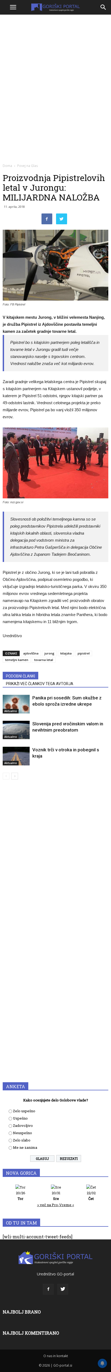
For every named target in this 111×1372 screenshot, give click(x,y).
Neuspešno (22, 1132)
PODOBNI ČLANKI (20, 676)
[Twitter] (62, 1289)
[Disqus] (55, 861)
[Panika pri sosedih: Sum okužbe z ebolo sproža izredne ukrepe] (16, 704)
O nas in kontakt (55, 1356)
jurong (49, 653)
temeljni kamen (16, 660)
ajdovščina (31, 653)
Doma (7, 165)
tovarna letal (43, 660)
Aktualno (10, 711)
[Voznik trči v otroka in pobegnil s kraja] (16, 756)
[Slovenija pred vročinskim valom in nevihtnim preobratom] (16, 730)
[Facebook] (48, 1289)
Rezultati (69, 1158)
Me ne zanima (25, 1147)
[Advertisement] (55, 74)
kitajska (66, 653)
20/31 (56, 1195)
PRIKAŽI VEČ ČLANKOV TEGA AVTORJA (39, 684)
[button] (103, 7)
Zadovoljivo (23, 1125)
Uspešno (20, 1118)
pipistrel (84, 653)
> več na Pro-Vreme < (55, 1204)
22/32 (91, 1195)
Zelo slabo (21, 1140)
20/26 (20, 1195)
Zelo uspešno (24, 1110)
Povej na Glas (27, 165)
